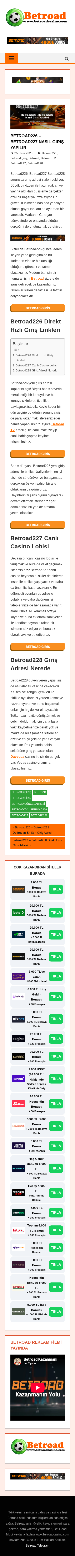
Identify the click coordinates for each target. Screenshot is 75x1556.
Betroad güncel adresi (28, 803)
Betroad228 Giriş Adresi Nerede (37, 370)
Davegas (17, 756)
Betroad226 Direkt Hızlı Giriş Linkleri (34, 358)
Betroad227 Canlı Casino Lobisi (36, 365)
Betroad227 (18, 163)
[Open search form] (67, 58)
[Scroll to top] (68, 1549)
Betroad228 (35, 163)
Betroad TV (48, 158)
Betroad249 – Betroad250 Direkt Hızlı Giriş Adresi (37, 842)
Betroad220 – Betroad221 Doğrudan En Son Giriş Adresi (32, 829)
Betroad (34, 158)
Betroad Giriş (21, 798)
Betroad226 (49, 153)
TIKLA (56, 889)
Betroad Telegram (38, 1545)
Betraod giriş (18, 158)
